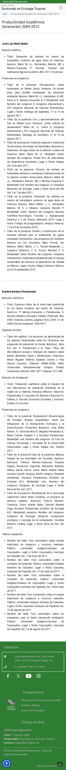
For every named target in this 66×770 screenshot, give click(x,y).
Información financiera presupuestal (40, 700)
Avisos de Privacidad (32, 710)
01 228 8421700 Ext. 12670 (29, 666)
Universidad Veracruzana (15, 1)
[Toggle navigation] (61, 7)
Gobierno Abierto (30, 705)
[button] (6, 763)
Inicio (5, 14)
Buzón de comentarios (49, 766)
